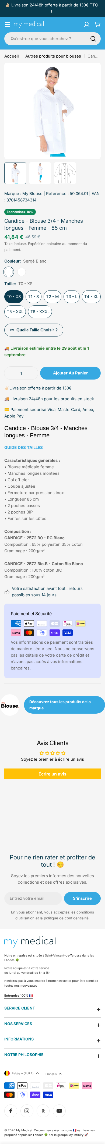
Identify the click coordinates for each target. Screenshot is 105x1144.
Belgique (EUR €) (23, 1073)
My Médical (24, 1130)
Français (51, 1073)
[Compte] (86, 24)
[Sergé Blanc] (8, 272)
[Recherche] (93, 39)
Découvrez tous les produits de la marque (60, 704)
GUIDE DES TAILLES (23, 447)
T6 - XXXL (40, 311)
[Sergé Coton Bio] (21, 272)
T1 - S (33, 296)
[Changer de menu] (7, 24)
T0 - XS (14, 296)
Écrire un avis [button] (52, 774)
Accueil (11, 56)
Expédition (37, 244)
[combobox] (52, 38)
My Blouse (32, 193)
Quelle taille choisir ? (37, 330)
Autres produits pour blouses (53, 56)
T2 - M (52, 296)
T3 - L (71, 296)
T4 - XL (91, 296)
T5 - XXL (15, 311)
